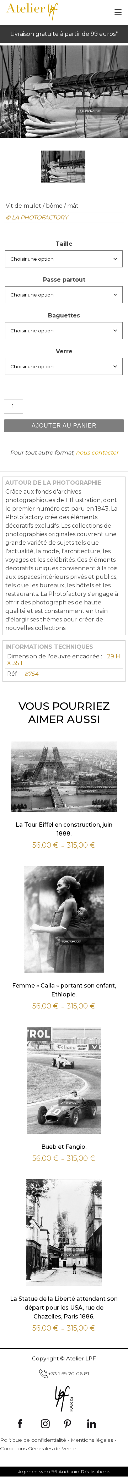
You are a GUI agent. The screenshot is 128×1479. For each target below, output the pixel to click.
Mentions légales (92, 1440)
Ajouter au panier (64, 426)
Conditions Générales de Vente (38, 1448)
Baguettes (64, 315)
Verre (64, 351)
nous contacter (97, 452)
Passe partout (64, 279)
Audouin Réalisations (64, 1471)
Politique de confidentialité (33, 1440)
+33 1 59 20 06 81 (68, 1373)
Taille (64, 243)
